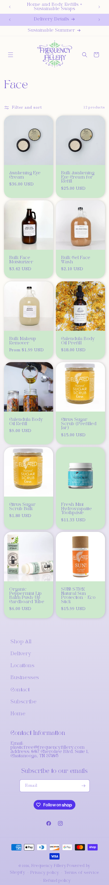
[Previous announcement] (10, 7)
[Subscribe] (83, 786)
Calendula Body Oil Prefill (78, 341)
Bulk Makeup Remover (22, 341)
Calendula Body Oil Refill (26, 422)
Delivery (21, 653)
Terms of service (81, 873)
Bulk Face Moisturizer (21, 260)
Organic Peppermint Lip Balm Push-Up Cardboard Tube (26, 595)
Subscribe (24, 702)
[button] (10, 55)
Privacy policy (44, 873)
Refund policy (57, 881)
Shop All (21, 642)
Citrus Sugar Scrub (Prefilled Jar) (79, 424)
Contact (20, 690)
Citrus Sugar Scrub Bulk (22, 507)
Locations (22, 665)
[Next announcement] (99, 7)
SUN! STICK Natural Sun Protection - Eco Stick (78, 595)
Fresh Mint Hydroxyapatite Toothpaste (76, 509)
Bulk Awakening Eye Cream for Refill (77, 177)
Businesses (25, 677)
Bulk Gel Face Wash (75, 260)
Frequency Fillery (48, 866)
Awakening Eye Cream (25, 175)
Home (18, 714)
